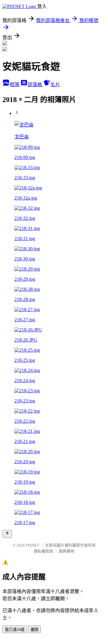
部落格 (35, 84)
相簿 (15, 84)
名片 (55, 84)
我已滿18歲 (15, 629)
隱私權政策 (43, 551)
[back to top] (7, 534)
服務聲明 (66, 551)
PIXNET (32, 545)
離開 (34, 629)
